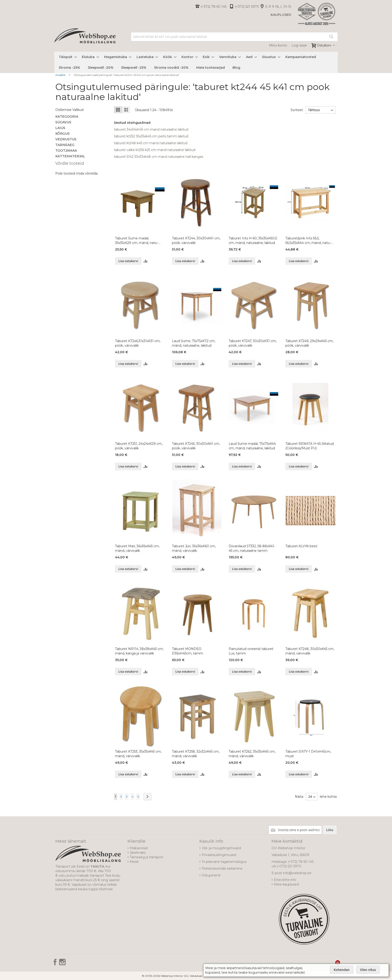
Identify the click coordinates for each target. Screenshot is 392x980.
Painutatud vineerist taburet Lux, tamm (251, 651)
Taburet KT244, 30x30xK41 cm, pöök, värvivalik (196, 240)
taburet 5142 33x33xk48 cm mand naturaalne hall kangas (158, 157)
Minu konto (278, 45)
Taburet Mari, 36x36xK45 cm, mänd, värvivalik (137, 548)
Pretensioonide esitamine (222, 868)
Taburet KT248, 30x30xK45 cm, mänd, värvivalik (309, 651)
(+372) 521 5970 (247, 7)
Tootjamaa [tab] (66, 150)
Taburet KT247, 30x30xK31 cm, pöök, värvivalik (253, 343)
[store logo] (84, 40)
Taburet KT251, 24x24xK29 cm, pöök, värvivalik (138, 446)
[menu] (196, 62)
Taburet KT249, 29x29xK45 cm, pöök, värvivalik (309, 343)
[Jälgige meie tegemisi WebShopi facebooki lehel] (55, 964)
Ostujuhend (211, 875)
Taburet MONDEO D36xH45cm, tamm (187, 651)
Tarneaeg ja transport (146, 857)
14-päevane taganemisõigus (224, 862)
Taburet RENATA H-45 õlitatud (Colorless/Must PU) (309, 446)
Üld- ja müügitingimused (221, 848)
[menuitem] (66, 57)
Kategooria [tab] (66, 116)
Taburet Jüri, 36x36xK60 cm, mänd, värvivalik (194, 548)
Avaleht (60, 75)
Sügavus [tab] (63, 122)
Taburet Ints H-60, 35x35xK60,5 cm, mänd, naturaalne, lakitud (253, 240)
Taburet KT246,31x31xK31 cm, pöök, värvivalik (137, 343)
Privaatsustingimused (219, 855)
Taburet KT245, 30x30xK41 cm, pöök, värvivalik (196, 446)
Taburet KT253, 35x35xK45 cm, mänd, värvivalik (138, 753)
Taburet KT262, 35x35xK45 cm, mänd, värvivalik (252, 753)
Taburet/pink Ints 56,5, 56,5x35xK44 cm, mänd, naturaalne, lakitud (308, 240)
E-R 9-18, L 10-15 (278, 7)
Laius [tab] (60, 128)
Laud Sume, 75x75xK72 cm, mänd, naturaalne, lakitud (193, 343)
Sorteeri (297, 110)
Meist (134, 862)
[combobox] (234, 36)
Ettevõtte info (285, 880)
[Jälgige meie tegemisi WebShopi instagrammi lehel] (62, 964)
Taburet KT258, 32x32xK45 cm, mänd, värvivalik (195, 753)
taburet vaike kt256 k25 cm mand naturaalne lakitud (154, 150)
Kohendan (342, 970)
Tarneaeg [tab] (64, 145)
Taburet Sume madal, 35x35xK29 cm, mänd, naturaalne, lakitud (136, 240)
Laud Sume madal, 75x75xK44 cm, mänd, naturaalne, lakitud (252, 446)
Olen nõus (368, 970)
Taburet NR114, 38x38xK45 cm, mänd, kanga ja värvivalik (139, 651)
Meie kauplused (286, 884)
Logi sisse (299, 45)
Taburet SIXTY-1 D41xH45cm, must (308, 753)
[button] (145, 261)
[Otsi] (331, 36)
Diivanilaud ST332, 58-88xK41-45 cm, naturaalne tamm (252, 548)
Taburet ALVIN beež (301, 546)
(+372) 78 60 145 (213, 7)
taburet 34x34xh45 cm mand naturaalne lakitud (151, 129)
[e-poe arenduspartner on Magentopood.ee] (337, 963)
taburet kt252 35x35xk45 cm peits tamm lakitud (151, 136)
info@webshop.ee (297, 873)
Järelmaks (138, 853)
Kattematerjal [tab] (70, 156)
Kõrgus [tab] (62, 133)
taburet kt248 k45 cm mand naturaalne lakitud (150, 143)
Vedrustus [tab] (65, 139)
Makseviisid (139, 848)
